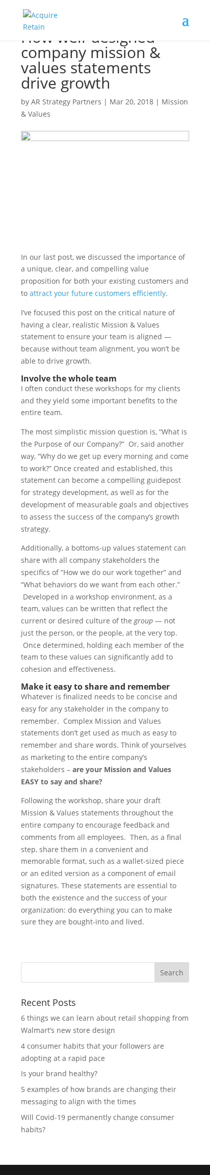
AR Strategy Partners (66, 101)
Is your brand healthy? (59, 1073)
